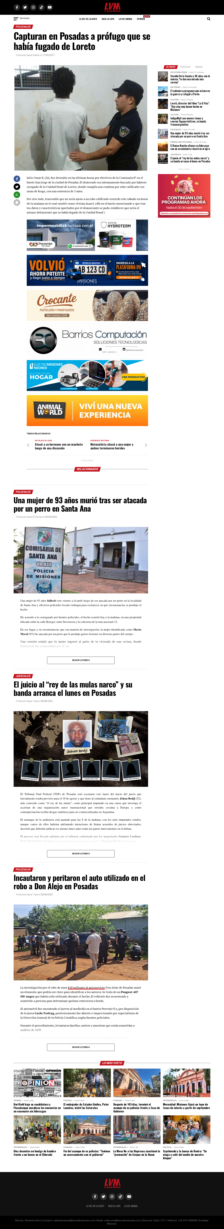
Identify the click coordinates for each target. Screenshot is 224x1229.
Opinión (142, 18)
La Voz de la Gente (88, 19)
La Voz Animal (125, 19)
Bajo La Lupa (108, 19)
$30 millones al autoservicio (86, 987)
